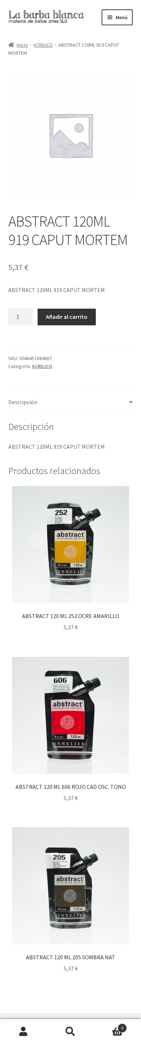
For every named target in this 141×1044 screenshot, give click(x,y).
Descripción (22, 402)
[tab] (70, 402)
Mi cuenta (23, 1031)
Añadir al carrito (66, 316)
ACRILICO (43, 45)
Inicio (22, 45)
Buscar (70, 1031)
